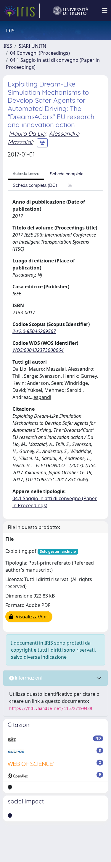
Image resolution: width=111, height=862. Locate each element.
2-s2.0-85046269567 (34, 331)
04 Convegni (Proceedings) (40, 53)
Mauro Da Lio (27, 133)
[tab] (70, 185)
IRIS (8, 46)
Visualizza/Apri (31, 616)
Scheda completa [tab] (66, 173)
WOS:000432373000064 (38, 350)
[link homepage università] (70, 11)
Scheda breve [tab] (25, 173)
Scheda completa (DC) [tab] (35, 185)
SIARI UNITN (32, 46)
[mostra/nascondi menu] (104, 11)
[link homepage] (22, 11)
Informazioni (28, 678)
